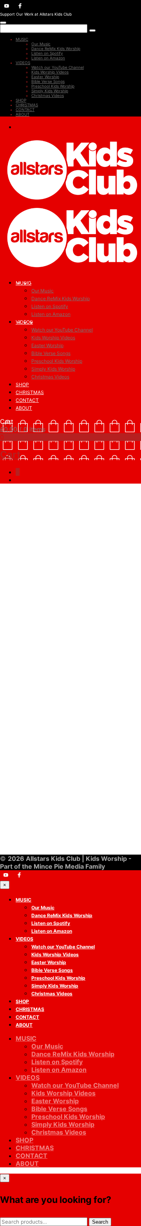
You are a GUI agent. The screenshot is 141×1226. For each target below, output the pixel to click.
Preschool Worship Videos (54, 665)
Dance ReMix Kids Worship (55, 48)
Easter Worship (45, 76)
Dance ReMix (35, 587)
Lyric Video (32, 634)
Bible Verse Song (41, 579)
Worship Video (37, 696)
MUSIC (22, 39)
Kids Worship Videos (50, 72)
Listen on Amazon (48, 58)
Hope (24, 610)
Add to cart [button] (23, 764)
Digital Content (38, 595)
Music (24, 649)
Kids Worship (35, 626)
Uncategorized (38, 681)
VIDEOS (23, 62)
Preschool (30, 657)
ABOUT (22, 114)
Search (100, 1222)
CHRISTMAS (27, 104)
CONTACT (25, 109)
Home (8, 493)
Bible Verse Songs (48, 81)
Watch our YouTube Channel (57, 67)
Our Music (41, 43)
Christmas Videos (47, 95)
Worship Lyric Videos (47, 688)
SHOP (21, 100)
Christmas (46, 641)
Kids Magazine (37, 618)
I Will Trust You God (29, 811)
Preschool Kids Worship (52, 86)
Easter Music (35, 602)
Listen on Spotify (47, 53)
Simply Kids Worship (49, 90)
